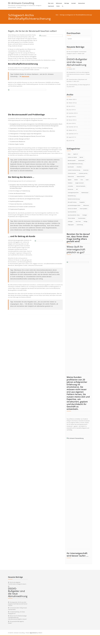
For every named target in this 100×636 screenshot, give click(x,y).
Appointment (33, 632)
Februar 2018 (71, 120)
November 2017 (72, 127)
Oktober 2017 (71, 130)
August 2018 (71, 116)
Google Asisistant (79, 183)
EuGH (87, 179)
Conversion (86, 170)
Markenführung (72, 195)
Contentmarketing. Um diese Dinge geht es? (79, 84)
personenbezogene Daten (74, 205)
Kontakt (73, 3)
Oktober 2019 (71, 103)
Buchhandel (71, 167)
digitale (69, 179)
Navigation (82, 202)
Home (58, 6)
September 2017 (72, 133)
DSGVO (76, 179)
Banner (81, 157)
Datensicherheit (81, 176)
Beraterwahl (81, 160)
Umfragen (70, 221)
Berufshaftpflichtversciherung (75, 163)
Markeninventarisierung (74, 199)
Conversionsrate (72, 173)
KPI (77, 189)
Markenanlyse (84, 192)
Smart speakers (83, 208)
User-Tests (78, 221)
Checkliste (79, 167)
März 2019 (71, 106)
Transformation (81, 218)
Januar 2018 (71, 123)
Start (57, 15)
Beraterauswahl (72, 160)
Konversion (70, 189)
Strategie (84, 215)
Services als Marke (72, 208)
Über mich (51, 3)
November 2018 (72, 113)
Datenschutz (81, 3)
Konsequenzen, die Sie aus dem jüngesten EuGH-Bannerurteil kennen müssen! (17, 603)
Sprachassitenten (72, 212)
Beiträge (66, 3)
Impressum (51, 6)
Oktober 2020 (71, 99)
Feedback (70, 183)
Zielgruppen (71, 224)
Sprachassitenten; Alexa (74, 215)
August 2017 (71, 137)
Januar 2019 (71, 109)
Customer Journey (83, 173)
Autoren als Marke (72, 157)
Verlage (85, 221)
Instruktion (70, 186)
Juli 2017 (70, 140)
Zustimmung (80, 224)
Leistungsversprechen (73, 192)
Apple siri (75, 154)
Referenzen (59, 3)
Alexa (69, 154)
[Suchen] (62, 6)
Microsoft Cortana (72, 202)
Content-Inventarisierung (74, 170)
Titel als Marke (71, 218)
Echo (82, 179)
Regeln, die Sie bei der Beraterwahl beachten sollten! (32, 31)
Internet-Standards (80, 186)
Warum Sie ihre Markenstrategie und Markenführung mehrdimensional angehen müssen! (17, 617)
